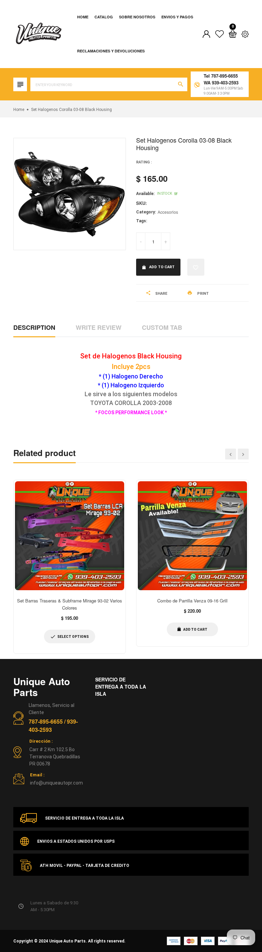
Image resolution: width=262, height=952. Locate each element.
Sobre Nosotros (137, 16)
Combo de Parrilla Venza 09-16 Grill (192, 600)
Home (82, 16)
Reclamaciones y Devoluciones (111, 50)
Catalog (103, 16)
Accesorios (168, 212)
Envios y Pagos (177, 16)
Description (34, 327)
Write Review (98, 327)
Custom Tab (162, 327)
